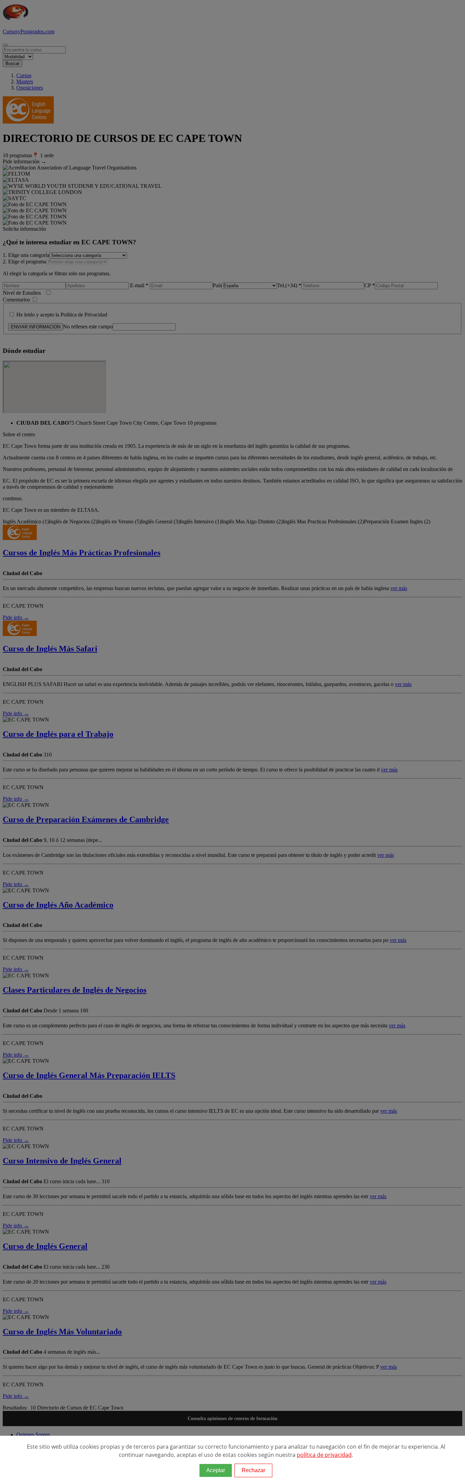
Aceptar (215, 1470)
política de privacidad (324, 1455)
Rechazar (253, 1470)
